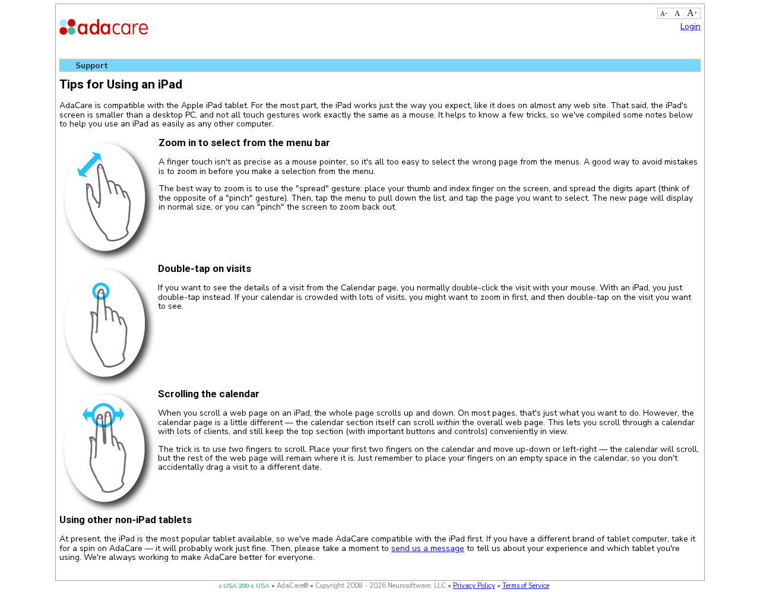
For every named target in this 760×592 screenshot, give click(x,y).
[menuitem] (93, 66)
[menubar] (92, 65)
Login (690, 26)
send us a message (427, 548)
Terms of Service (525, 585)
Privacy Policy (474, 585)
